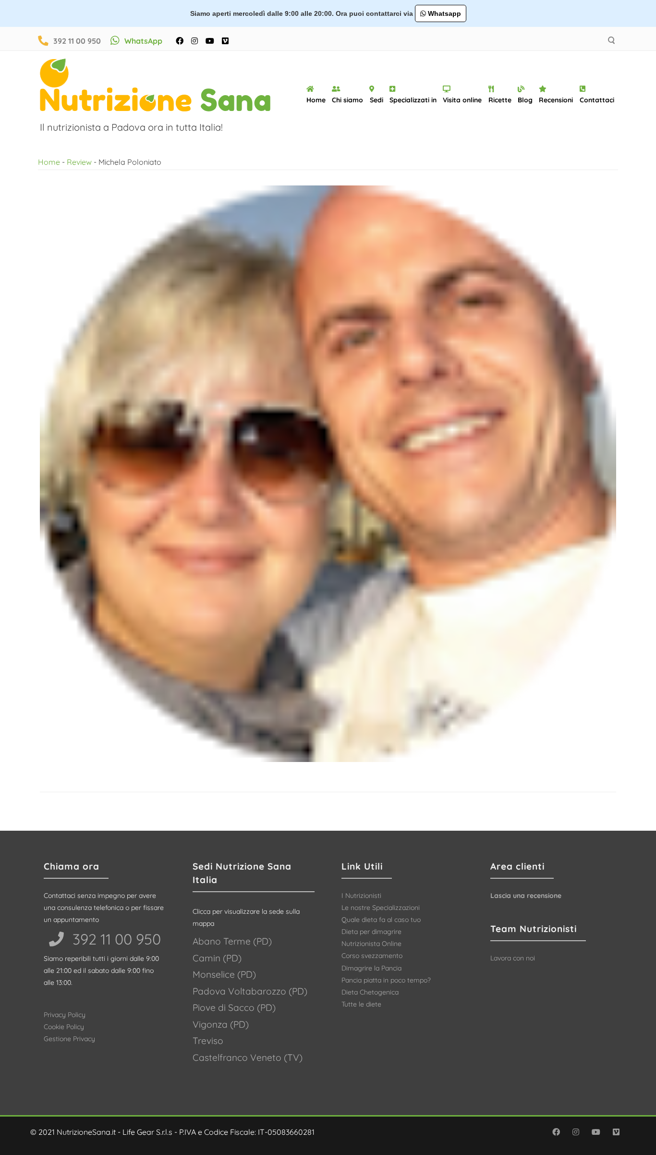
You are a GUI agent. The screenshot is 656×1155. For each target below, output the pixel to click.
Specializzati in (413, 100)
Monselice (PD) (224, 974)
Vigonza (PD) (221, 1024)
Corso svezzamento (371, 955)
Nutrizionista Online (371, 943)
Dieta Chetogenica (370, 992)
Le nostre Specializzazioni (380, 907)
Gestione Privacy (69, 1038)
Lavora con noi (512, 958)
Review (79, 162)
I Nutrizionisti (361, 895)
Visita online (462, 100)
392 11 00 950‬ (115, 939)
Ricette (499, 100)
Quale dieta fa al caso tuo (381, 919)
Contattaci (597, 100)
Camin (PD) (217, 958)
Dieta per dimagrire (371, 931)
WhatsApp (143, 41)
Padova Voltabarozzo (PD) (250, 991)
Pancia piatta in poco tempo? (386, 980)
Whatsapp (443, 13)
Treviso (208, 1040)
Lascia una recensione (525, 895)
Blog (525, 100)
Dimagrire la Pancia (371, 968)
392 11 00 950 (77, 41)
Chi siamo (347, 100)
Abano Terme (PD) (232, 941)
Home (316, 100)
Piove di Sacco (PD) (234, 1007)
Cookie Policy (64, 1026)
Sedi (376, 100)
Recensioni (556, 100)
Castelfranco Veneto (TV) (248, 1057)
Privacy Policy (64, 1014)
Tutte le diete (361, 1004)
